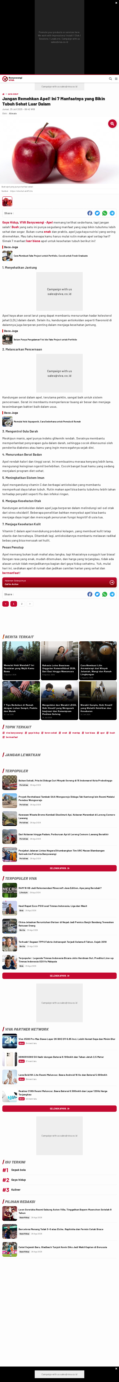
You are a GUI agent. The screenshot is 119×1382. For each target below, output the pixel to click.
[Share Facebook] (90, 213)
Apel (49, 222)
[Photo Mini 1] (7, 201)
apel (102, 732)
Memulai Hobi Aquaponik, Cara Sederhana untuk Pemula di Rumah (47, 421)
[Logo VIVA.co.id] (11, 79)
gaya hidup (34, 732)
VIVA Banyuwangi (32, 222)
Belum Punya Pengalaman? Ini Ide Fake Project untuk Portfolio (45, 339)
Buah (15, 227)
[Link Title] (9, 782)
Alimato (13, 113)
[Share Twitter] (97, 213)
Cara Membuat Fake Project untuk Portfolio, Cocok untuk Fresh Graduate (51, 255)
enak (47, 231)
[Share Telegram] (112, 213)
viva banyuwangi (14, 732)
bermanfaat (11, 573)
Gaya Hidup (10, 222)
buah (112, 732)
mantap (76, 732)
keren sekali (51, 732)
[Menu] (116, 79)
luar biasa (33, 241)
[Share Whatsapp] (104, 213)
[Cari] (110, 79)
